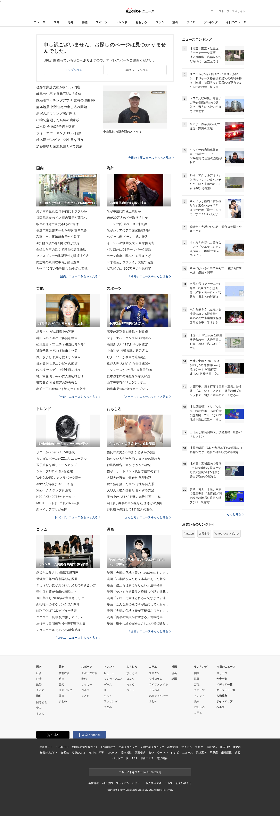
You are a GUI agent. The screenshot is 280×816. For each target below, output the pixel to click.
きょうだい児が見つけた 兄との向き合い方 (66, 585)
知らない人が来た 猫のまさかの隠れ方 (133, 458)
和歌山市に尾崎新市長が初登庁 (58, 237)
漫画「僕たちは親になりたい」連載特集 (135, 585)
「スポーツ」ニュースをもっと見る (145, 396)
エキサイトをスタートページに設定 (140, 772)
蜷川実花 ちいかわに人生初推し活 (60, 376)
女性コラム (155, 678)
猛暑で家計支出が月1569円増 (58, 87)
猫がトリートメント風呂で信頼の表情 (133, 471)
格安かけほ (78, 752)
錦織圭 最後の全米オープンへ (127, 389)
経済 (39, 678)
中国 (39, 707)
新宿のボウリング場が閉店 (56, 113)
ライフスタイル (158, 684)
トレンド (121, 22)
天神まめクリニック (152, 747)
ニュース (39, 22)
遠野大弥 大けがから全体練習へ (129, 363)
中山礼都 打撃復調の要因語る (127, 351)
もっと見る (234, 514)
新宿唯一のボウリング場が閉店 (58, 604)
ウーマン (162, 752)
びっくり (131, 673)
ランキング (210, 22)
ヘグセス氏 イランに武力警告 (127, 237)
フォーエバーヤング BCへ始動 (59, 133)
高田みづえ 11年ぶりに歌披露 (127, 344)
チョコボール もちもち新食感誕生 (60, 630)
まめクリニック (128, 747)
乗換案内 (201, 752)
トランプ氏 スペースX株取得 (127, 224)
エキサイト (238, 11)
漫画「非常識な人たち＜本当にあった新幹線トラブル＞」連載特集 (139, 579)
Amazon (189, 533)
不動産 (214, 752)
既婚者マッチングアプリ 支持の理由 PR (65, 100)
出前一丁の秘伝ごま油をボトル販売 (61, 389)
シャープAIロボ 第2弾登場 (54, 471)
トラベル (154, 690)
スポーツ (101, 22)
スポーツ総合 (89, 673)
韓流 (61, 695)
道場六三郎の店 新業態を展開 (56, 579)
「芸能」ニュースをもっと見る (77, 396)
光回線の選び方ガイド (85, 747)
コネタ (130, 678)
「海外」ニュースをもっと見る (148, 276)
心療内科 (172, 747)
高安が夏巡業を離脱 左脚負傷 (127, 332)
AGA (134, 758)
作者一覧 (221, 678)
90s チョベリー (158, 695)
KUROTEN (62, 747)
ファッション (112, 701)
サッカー (86, 684)
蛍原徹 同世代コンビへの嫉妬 (56, 363)
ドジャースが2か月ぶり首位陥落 (129, 370)
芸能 (85, 22)
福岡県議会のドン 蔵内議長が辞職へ (61, 218)
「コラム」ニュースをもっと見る (76, 637)
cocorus (113, 752)
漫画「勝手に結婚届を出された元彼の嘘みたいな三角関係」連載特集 (139, 623)
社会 (39, 673)
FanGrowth (108, 747)
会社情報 (93, 783)
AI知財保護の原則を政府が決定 (58, 243)
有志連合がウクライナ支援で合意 (130, 262)
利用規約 (107, 783)
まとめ (40, 690)
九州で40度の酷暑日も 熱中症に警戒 (62, 268)
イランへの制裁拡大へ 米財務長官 (130, 243)
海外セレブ (65, 690)
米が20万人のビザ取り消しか (127, 218)
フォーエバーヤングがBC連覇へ (129, 338)
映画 (61, 678)
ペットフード (120, 758)
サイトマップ (224, 701)
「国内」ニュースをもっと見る (77, 276)
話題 (174, 678)
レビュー (109, 673)
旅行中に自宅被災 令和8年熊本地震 (60, 623)
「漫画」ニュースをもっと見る (148, 631)
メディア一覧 (224, 684)
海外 (70, 22)
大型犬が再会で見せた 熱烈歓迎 (129, 478)
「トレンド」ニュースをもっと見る (74, 517)
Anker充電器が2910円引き (55, 484)
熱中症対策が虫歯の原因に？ (56, 592)
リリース (222, 673)
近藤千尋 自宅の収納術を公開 (56, 351)
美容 (237, 752)
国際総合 (41, 702)
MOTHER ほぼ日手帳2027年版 (58, 503)
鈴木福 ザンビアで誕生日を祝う (60, 140)
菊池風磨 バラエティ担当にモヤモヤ (61, 344)
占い (151, 752)
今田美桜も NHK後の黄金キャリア (60, 598)
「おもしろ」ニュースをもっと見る (145, 517)
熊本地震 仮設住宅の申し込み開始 (61, 107)
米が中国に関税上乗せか (124, 211)
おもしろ (141, 22)
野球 (84, 678)
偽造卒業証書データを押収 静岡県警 (61, 230)
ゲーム (108, 684)
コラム (159, 22)
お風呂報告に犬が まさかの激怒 (129, 465)
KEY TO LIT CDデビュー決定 (56, 611)
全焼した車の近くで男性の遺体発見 (61, 249)
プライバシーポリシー (129, 783)
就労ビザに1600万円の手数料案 (129, 268)
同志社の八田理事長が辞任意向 (58, 262)
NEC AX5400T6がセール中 (55, 497)
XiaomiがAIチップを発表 (53, 490)
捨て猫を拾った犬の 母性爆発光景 (130, 484)
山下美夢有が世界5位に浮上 (126, 382)
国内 (56, 22)
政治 (39, 684)
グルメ (108, 695)
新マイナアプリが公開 (51, 509)
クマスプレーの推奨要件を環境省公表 (62, 256)
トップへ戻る (73, 70)
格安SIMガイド (49, 752)
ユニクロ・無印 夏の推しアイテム (60, 617)
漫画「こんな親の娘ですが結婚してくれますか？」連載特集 (139, 604)
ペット (130, 690)
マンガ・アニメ (113, 678)
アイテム (186, 747)
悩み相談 (126, 752)
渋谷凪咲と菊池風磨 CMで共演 (59, 146)
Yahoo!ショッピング (226, 533)
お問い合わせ (184, 783)
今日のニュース (236, 22)
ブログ (199, 747)
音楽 (61, 684)
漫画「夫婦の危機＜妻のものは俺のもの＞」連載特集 (139, 572)
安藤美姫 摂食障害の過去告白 (56, 382)
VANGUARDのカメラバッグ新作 (58, 478)
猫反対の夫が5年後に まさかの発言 (131, 452)
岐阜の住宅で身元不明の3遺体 (58, 94)
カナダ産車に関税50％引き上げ (129, 256)
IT (105, 690)
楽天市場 (204, 533)
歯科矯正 (226, 752)
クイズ (191, 22)
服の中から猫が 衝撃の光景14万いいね (134, 497)
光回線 (65, 752)
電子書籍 (162, 758)
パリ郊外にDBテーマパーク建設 (129, 249)
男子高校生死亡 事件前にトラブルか (61, 211)
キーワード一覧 (225, 690)
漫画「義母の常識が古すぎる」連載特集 (135, 617)
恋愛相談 (140, 752)
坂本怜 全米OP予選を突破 (55, 126)
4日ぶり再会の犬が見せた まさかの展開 (134, 503)
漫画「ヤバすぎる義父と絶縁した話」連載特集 (139, 592)
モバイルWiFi (96, 752)
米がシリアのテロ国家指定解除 (128, 230)
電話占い (211, 747)
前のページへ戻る (136, 70)
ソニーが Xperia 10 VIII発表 (55, 452)
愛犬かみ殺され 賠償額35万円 (57, 572)
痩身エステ (147, 758)
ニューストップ (220, 11)
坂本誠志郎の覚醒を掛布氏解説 (128, 376)
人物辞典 (221, 695)
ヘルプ (220, 707)
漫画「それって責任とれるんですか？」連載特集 (139, 598)
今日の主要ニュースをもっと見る (150, 157)
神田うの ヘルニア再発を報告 (56, 338)
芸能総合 (64, 673)
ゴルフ (85, 690)
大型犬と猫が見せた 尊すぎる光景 (130, 490)
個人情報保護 (153, 783)
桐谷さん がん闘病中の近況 (55, 332)
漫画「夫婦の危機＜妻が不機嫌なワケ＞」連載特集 (139, 611)
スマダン (154, 673)
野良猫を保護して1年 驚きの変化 (130, 509)
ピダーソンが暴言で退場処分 (127, 357)
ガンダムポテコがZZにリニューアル (61, 458)
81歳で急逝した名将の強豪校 (58, 120)
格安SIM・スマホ (230, 747)
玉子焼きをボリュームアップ (56, 465)
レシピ (175, 752)
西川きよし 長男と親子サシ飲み (58, 357)
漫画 (175, 22)
